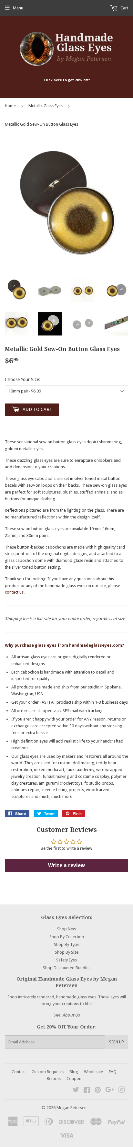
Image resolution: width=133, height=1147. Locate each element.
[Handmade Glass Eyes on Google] (109, 1090)
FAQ (113, 1071)
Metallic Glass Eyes (45, 105)
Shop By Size (66, 952)
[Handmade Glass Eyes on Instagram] (121, 1090)
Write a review (66, 865)
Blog (73, 1071)
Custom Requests (48, 1071)
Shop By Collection (66, 936)
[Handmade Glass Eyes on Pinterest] (97, 1090)
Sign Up (116, 1042)
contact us (14, 592)
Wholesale (93, 1071)
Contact (19, 1071)
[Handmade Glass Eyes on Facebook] (86, 1090)
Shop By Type (66, 944)
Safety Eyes (66, 960)
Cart (123, 8)
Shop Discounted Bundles (66, 967)
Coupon (73, 1078)
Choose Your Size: (22, 379)
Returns (54, 1078)
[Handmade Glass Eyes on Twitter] (76, 1090)
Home (10, 105)
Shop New (66, 928)
